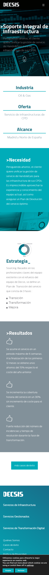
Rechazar (21, 570)
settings (30, 565)
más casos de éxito (24, 465)
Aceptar (8, 570)
